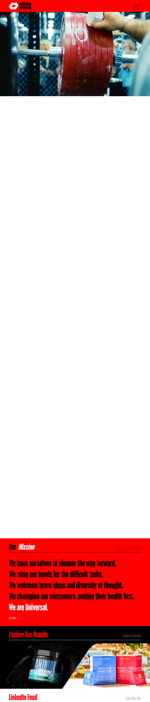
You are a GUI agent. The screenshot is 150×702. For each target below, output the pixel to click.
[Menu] (136, 6)
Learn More (12, 618)
